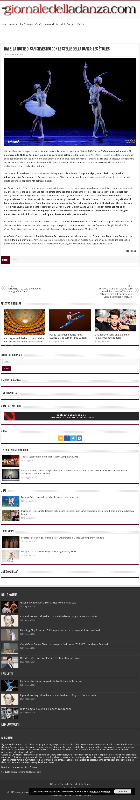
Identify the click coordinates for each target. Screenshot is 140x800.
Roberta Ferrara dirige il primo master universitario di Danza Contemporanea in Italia (62, 537)
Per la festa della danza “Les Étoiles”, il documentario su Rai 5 (68, 336)
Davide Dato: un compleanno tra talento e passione (50, 658)
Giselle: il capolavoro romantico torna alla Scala (48, 602)
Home (3, 24)
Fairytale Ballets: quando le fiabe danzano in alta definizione (50, 497)
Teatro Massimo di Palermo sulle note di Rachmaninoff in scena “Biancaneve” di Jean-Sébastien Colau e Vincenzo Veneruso (115, 291)
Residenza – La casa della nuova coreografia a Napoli (24, 289)
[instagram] (79, 438)
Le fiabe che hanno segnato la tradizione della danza (51, 681)
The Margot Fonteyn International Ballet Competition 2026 (49, 456)
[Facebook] (67, 438)
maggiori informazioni (100, 791)
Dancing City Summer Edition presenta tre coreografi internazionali (60, 630)
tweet (14, 259)
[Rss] (61, 438)
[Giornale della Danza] (70, 10)
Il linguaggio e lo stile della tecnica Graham (45, 708)
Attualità (13, 24)
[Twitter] (73, 438)
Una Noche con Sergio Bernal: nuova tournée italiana (112, 336)
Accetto (123, 791)
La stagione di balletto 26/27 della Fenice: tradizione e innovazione (24, 340)
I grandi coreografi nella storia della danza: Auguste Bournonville (58, 616)
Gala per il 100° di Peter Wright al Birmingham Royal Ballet (49, 551)
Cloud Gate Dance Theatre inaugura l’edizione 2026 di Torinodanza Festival (64, 644)
